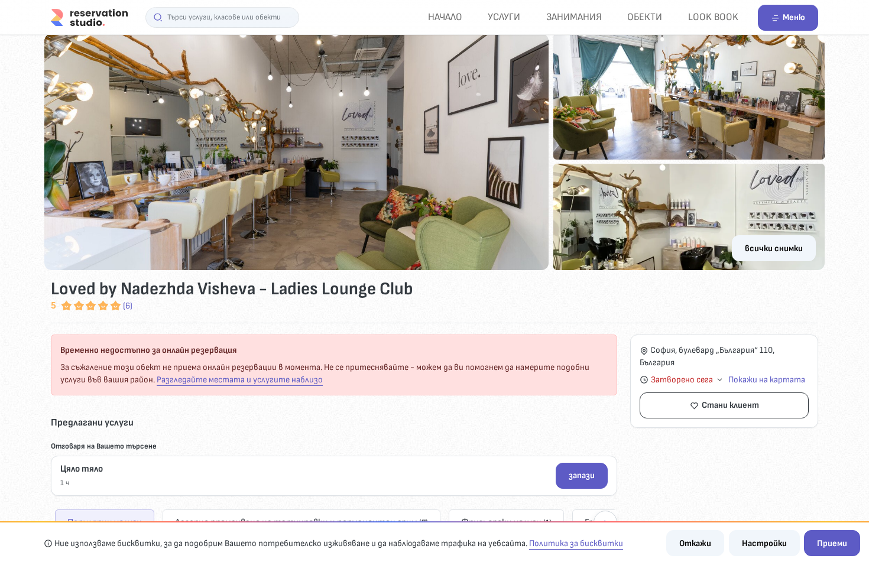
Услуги (504, 17)
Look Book (713, 17)
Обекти (644, 17)
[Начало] (89, 17)
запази (582, 475)
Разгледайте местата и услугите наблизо (240, 379)
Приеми (832, 543)
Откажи (695, 543)
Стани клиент (730, 405)
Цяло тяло (81, 469)
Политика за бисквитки (576, 543)
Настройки (764, 543)
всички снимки (774, 248)
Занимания (574, 17)
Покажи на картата (766, 379)
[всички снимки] (434, 152)
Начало (445, 17)
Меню (794, 17)
